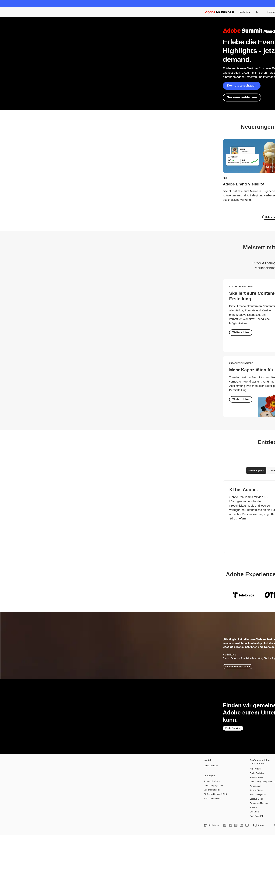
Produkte (243, 12)
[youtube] (247, 825)
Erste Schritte (233, 728)
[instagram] (230, 825)
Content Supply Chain (213, 785)
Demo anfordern (211, 766)
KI (257, 12)
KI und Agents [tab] (256, 470)
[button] (211, 825)
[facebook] (224, 825)
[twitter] (235, 825)
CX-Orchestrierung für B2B (215, 794)
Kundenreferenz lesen (237, 666)
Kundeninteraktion (212, 781)
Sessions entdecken (242, 97)
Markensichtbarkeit (212, 790)
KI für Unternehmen (212, 798)
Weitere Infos (240, 332)
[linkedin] (241, 825)
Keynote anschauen (241, 85)
